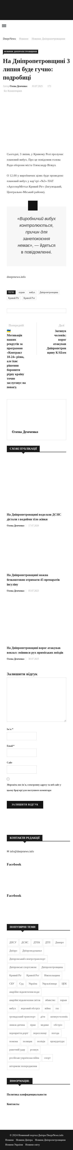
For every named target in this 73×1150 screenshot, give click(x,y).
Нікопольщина (52, 975)
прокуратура (57, 1041)
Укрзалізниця (49, 983)
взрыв (22, 292)
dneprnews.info (16, 276)
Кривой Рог (29, 298)
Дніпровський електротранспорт (27, 958)
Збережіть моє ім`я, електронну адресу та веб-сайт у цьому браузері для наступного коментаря (34, 787)
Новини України (14, 1144)
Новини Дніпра (24, 1139)
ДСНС (24, 942)
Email (10, 746)
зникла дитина (17, 1024)
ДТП (47, 942)
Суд (21, 983)
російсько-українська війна (24, 1057)
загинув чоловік (59, 1016)
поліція (41, 1041)
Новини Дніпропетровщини (48, 38)
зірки (33, 1024)
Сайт (9, 762)
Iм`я (10, 729)
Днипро (59, 942)
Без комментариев (13, 91)
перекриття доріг (18, 1033)
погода (55, 1033)
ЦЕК (64, 983)
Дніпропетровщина (49, 292)
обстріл (58, 1024)
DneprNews (9, 38)
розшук (34, 1049)
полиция (27, 1041)
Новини (23, 38)
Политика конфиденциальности (27, 1094)
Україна (33, 983)
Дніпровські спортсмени (22, 967)
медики (45, 1024)
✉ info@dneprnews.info (20, 851)
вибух (32, 292)
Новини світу (32, 1144)
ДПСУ (12, 942)
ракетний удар (17, 1049)
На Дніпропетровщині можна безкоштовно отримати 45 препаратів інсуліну (33, 579)
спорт (47, 1057)
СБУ (11, 983)
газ (57, 1008)
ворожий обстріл (30, 1008)
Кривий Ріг (13, 298)
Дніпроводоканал (32, 950)
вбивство (50, 1000)
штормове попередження (23, 1066)
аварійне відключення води (24, 991)
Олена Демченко (18, 86)
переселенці (40, 1033)
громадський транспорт (22, 1016)
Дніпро (13, 950)
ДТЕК (36, 942)
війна (48, 1008)
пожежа (13, 1041)
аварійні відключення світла (24, 1000)
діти (42, 1016)
